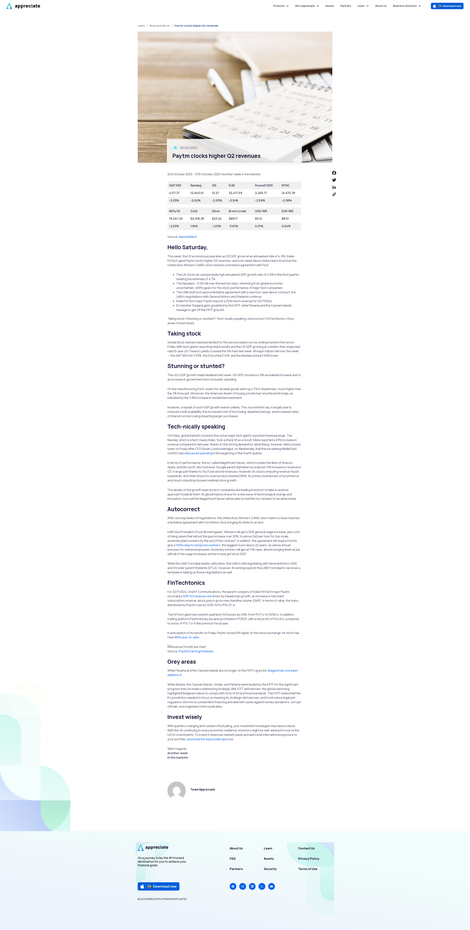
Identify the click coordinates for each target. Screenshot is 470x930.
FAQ (233, 859)
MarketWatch (188, 237)
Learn (268, 848)
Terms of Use (307, 869)
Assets (269, 859)
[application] (287, 6)
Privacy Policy (308, 859)
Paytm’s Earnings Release (196, 651)
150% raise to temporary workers (198, 545)
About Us (236, 848)
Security (270, 869)
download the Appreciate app (207, 739)
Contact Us (306, 848)
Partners (236, 869)
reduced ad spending (198, 453)
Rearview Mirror (160, 25)
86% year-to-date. (187, 637)
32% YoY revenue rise (197, 596)
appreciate (27, 6)
